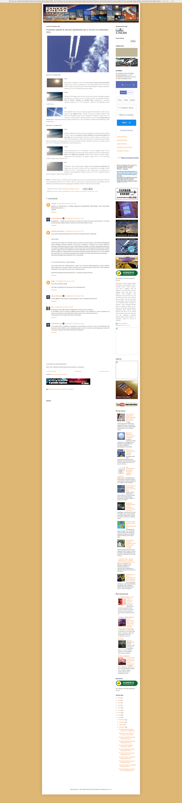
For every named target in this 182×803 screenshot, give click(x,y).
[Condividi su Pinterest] (92, 189)
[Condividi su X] (88, 189)
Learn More (165, 1)
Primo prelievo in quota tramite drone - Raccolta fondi (131, 488)
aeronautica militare (57, 191)
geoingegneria (66, 191)
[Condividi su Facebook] (90, 189)
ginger (53, 281)
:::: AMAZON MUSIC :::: (122, 144)
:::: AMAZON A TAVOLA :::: (123, 151)
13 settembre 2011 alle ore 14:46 (74, 296)
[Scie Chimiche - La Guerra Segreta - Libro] (127, 354)
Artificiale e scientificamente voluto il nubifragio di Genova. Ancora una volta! (130, 506)
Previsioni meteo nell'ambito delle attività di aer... (127, 757)
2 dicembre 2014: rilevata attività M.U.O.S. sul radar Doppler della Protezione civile (126, 560)
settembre (122, 727)
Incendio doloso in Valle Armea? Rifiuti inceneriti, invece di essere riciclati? (131, 660)
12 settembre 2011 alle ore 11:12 (74, 218)
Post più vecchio (104, 371)
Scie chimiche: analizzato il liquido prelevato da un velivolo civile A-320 (131, 417)
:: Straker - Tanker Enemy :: (126, 617)
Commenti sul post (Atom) (59, 374)
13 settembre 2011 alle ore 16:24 (63, 307)
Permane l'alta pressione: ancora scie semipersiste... (127, 730)
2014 (119, 710)
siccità (96, 191)
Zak (52, 307)
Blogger (109, 789)
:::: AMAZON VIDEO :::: (122, 137)
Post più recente (51, 371)
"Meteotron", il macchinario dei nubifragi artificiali (130, 452)
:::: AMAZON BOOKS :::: (122, 140)
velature (74, 84)
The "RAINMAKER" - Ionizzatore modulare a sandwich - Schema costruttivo (126, 472)
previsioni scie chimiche (80, 191)
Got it (172, 1)
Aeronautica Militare (65, 181)
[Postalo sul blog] (86, 189)
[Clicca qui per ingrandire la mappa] (127, 378)
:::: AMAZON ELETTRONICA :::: (124, 147)
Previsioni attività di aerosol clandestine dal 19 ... (127, 749)
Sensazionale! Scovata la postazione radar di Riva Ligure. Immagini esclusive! (131, 544)
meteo (72, 191)
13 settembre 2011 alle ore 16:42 (74, 323)
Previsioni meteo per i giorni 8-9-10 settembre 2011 (127, 769)
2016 (119, 705)
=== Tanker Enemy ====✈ (125, 597)
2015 (119, 707)
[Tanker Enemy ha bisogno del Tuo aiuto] (127, 217)
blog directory (127, 325)
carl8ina (53, 203)
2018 (119, 700)
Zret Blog (120, 639)
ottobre (121, 724)
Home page (77, 371)
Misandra (129, 640)
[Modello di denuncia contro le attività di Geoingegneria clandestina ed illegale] (127, 254)
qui (119, 280)
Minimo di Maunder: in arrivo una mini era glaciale (130, 435)
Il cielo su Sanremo (123, 656)
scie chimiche (90, 191)
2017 (119, 703)
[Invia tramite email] (84, 189)
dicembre (122, 719)
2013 (119, 712)
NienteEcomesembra (57, 231)
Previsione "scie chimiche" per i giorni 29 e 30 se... (126, 734)
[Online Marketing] (121, 323)
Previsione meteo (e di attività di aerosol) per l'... (127, 765)
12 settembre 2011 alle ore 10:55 (66, 203)
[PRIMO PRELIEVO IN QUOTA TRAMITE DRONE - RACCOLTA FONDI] (127, 66)
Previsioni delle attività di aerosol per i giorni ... (126, 745)
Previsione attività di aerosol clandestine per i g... (127, 737)
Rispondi (53, 212)
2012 (119, 715)
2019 (119, 698)
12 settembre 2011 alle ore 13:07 (74, 231)
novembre (122, 722)
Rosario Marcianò (56, 218)
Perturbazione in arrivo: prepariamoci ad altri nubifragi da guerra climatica (130, 578)
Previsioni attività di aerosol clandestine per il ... (127, 753)
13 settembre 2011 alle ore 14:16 (65, 281)
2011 (119, 717)
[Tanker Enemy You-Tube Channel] (127, 406)
